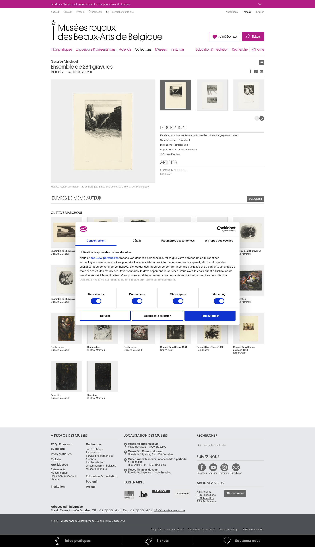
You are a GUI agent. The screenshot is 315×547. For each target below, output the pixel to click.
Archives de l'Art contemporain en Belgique (101, 464)
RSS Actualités (205, 498)
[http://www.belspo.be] (129, 495)
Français (247, 12)
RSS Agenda (204, 491)
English (260, 12)
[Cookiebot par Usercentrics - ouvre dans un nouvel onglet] (220, 229)
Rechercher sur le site (107, 12)
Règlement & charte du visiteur (64, 477)
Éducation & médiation (212, 49)
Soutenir (92, 481)
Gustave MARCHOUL (173, 171)
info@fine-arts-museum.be (169, 510)
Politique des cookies (253, 529)
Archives (91, 459)
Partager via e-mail (261, 71)
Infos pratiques (61, 49)
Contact (67, 12)
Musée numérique (96, 468)
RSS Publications (206, 501)
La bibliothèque (95, 449)
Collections (143, 49)
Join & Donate (228, 36)
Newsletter (237, 493)
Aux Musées (59, 464)
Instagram (224, 472)
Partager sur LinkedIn (256, 71)
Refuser (105, 315)
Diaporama (255, 198)
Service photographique (99, 455)
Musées (161, 49)
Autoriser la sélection (157, 315)
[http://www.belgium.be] (143, 495)
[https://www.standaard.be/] (182, 493)
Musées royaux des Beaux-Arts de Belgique (51, 23)
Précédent (256, 118)
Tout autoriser (210, 315)
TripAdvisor (236, 472)
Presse (80, 12)
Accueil (55, 12)
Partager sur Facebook (250, 71)
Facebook (202, 472)
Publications (93, 452)
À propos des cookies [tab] (219, 240)
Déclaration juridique (229, 529)
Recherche (240, 49)
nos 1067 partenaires (104, 257)
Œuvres (261, 62)
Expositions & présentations (95, 49)
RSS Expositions (206, 494)
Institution (177, 49)
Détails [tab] (137, 240)
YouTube (213, 472)
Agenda (125, 49)
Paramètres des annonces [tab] (178, 240)
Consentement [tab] (96, 240)
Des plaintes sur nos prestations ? (167, 529)
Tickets (256, 36)
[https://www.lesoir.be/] (161, 491)
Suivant (261, 118)
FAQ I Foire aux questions (61, 446)
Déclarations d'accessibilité (201, 529)
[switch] (137, 301)
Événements (95, 12)
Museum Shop (59, 472)
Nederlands (232, 12)
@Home (258, 49)
